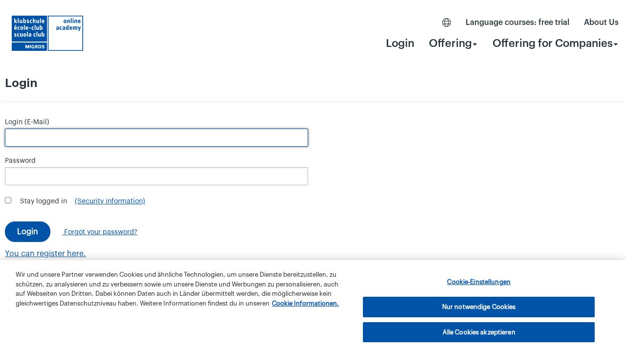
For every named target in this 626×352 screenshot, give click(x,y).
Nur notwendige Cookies (479, 307)
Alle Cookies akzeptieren (479, 332)
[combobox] (453, 43)
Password (20, 160)
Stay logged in (43, 201)
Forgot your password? (99, 232)
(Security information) (110, 201)
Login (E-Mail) (27, 122)
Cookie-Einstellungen (479, 282)
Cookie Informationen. (305, 303)
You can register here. (45, 254)
